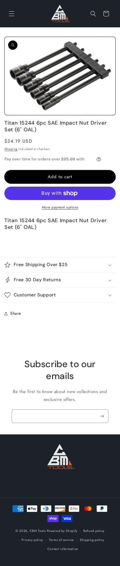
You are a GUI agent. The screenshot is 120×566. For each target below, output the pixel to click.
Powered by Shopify (62, 530)
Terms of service (61, 539)
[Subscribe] (101, 416)
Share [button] (15, 313)
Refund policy (94, 530)
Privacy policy (32, 539)
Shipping (10, 149)
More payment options (60, 207)
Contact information (62, 548)
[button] (11, 13)
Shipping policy (92, 539)
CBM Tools (38, 530)
